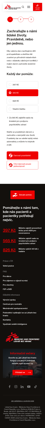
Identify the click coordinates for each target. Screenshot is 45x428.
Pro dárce (7, 276)
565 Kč (16, 93)
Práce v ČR (8, 261)
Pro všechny (8, 285)
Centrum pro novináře (12, 304)
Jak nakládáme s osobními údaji (22, 401)
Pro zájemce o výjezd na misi (15, 281)
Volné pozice (8, 266)
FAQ (5, 272)
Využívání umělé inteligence (15, 324)
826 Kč (16, 101)
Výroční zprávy (9, 300)
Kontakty (7, 320)
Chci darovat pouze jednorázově (22, 165)
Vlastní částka (19, 109)
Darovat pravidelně (22, 155)
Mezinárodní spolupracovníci (15, 308)
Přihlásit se (20, 372)
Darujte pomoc (38, 8)
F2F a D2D (7, 289)
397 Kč (16, 84)
